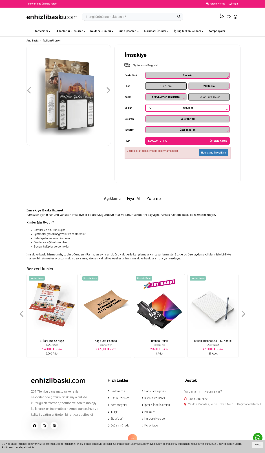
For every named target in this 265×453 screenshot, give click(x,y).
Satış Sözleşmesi (155, 391)
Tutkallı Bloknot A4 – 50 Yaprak (213, 341)
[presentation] (29, 90)
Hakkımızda (118, 391)
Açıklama (112, 198)
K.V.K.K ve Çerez (154, 398)
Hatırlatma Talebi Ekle (213, 152)
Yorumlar (155, 198)
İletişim (234, 4)
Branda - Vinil (159, 341)
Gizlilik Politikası (120, 398)
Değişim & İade (120, 425)
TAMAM (257, 444)
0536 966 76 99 (199, 399)
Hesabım (150, 411)
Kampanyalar (119, 405)
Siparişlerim (118, 418)
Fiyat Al (133, 198)
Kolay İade (151, 425)
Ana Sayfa (32, 40)
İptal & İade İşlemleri (157, 405)
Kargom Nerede (217, 4)
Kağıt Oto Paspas (106, 341)
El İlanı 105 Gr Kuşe (52, 341)
